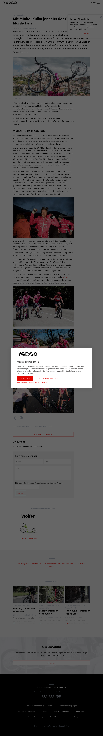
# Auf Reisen (36, 563)
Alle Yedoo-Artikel (49, 606)
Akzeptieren (25, 378)
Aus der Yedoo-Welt (47, 605)
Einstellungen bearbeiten (48, 378)
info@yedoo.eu (60, 687)
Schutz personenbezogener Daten (39, 705)
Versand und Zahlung (26, 711)
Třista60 (66, 276)
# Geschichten (67, 563)
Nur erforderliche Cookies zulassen (32, 383)
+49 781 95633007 (44, 687)
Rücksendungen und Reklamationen (55, 711)
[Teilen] (15, 418)
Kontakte (53, 716)
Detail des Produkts (27, 538)
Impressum (80, 711)
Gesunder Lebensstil (22, 605)
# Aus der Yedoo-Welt (52, 563)
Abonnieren (85, 33)
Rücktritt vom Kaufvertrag (33, 716)
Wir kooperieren (20, 15)
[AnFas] (49, 725)
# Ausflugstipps (23, 563)
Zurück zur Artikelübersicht (43, 434)
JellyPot (65, 725)
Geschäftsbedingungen (68, 705)
